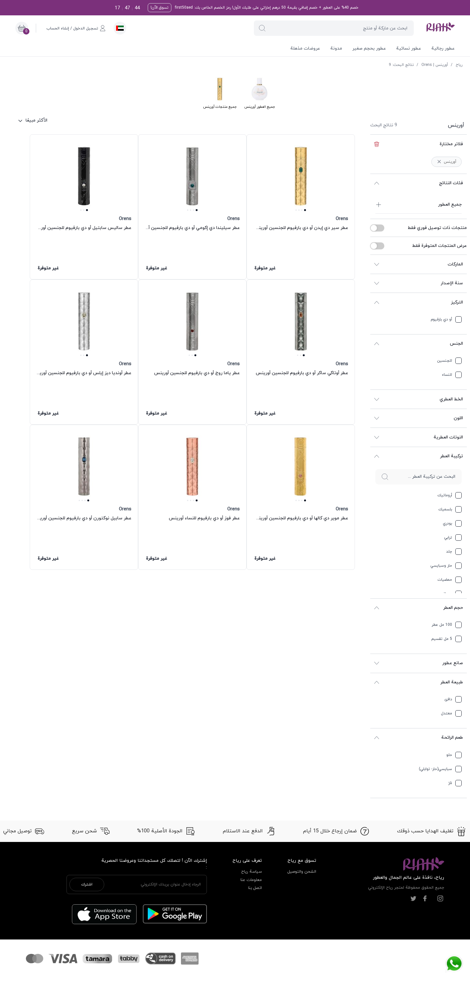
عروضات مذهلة (305, 48)
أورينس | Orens (434, 64)
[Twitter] (413, 898)
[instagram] (440, 898)
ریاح (459, 64)
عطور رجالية (443, 48)
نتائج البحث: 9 (401, 64)
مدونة (336, 48)
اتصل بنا (255, 888)
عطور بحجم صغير (369, 48)
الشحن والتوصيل (301, 872)
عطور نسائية (408, 48)
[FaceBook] (425, 898)
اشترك (86, 884)
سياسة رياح (251, 872)
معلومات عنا (251, 880)
